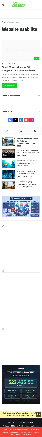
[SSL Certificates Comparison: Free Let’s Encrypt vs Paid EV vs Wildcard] (8, 153)
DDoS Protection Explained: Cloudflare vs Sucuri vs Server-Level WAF (27, 163)
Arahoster (31, 422)
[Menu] (3, 5)
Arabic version (24, 426)
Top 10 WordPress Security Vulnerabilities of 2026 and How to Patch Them (27, 174)
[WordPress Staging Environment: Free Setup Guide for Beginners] (8, 185)
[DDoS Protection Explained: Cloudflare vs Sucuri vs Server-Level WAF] (8, 164)
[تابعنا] (38, 414)
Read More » (9, 85)
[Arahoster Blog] (21, 4)
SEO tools (14, 426)
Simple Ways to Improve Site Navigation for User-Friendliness (18, 68)
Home (5, 22)
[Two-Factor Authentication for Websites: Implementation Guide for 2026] (8, 141)
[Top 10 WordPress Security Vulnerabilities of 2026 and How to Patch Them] (8, 174)
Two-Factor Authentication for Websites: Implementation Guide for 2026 (27, 142)
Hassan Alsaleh (8, 63)
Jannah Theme (7, 429)
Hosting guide (34, 426)
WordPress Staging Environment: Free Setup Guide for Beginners (26, 184)
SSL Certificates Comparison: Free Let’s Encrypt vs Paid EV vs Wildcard (28, 153)
